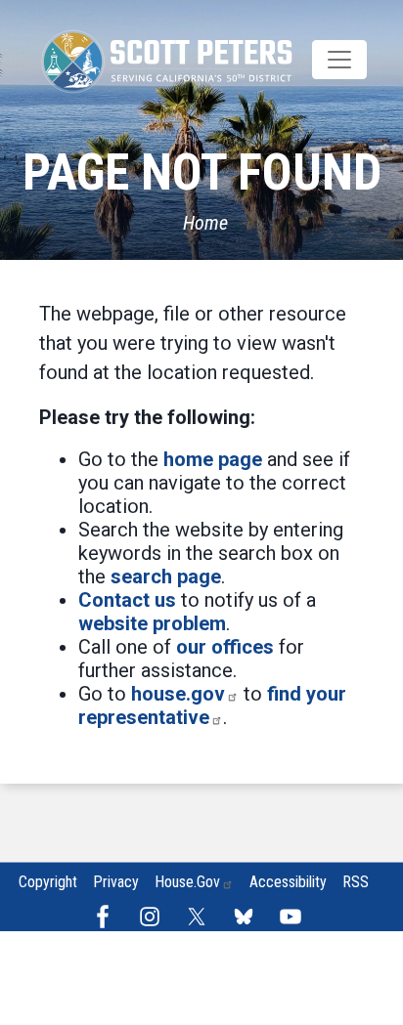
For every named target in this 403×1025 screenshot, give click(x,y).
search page (166, 576)
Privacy (116, 882)
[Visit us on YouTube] (295, 916)
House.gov (187, 882)
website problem (152, 623)
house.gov (178, 693)
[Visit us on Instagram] (154, 916)
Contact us (127, 600)
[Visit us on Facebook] (107, 916)
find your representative (212, 705)
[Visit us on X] (201, 916)
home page (212, 459)
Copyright (48, 882)
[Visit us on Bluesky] (248, 916)
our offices (225, 647)
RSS (355, 882)
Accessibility (288, 882)
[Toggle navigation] (339, 59)
